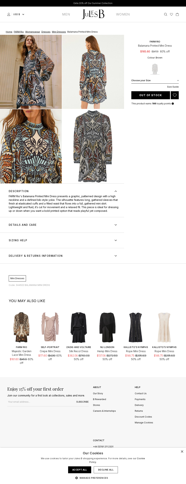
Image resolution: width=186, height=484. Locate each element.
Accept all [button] (79, 469)
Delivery (139, 405)
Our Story (98, 393)
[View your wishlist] (171, 14)
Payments (140, 399)
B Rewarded (99, 399)
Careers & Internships (104, 411)
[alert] (93, 466)
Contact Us (141, 393)
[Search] (165, 14)
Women (123, 14)
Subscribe (82, 401)
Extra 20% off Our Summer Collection (93, 3)
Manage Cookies (144, 423)
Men (66, 14)
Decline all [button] (106, 469)
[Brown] (155, 69)
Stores (96, 405)
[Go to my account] (9, 14)
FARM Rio (14, 196)
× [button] (182, 451)
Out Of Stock (150, 95)
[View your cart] (177, 14)
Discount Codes (143, 417)
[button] (93, 478)
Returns (139, 411)
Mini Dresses (17, 278)
